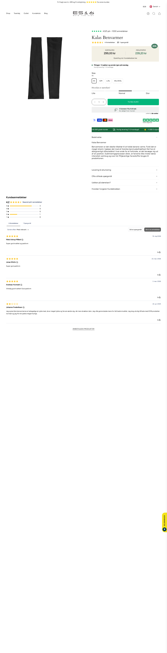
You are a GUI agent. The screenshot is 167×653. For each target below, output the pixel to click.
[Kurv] (159, 13)
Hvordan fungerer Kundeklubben (106, 189)
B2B (144, 7)
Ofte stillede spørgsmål (102, 176)
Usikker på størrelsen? (101, 182)
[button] (17, 14)
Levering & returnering (101, 170)
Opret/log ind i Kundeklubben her (125, 58)
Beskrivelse (96, 137)
